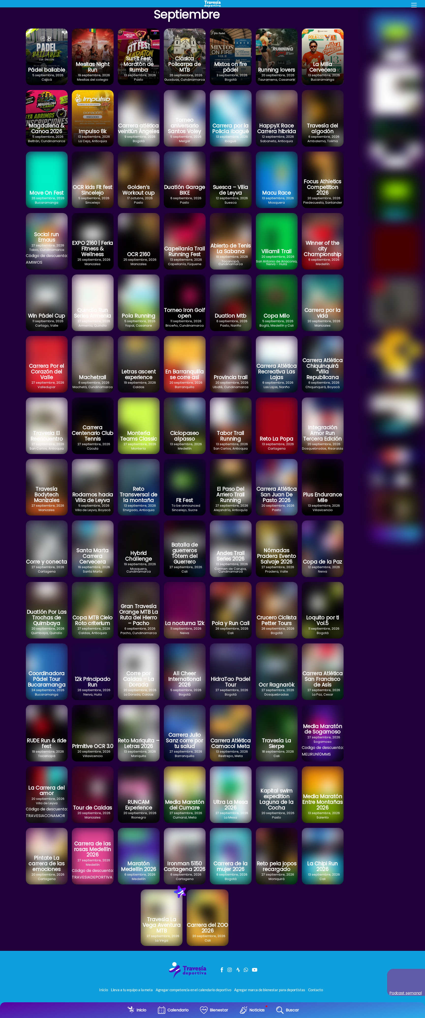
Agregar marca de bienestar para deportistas (269, 990)
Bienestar (219, 1010)
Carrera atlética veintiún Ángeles (138, 128)
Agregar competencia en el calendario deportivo (193, 990)
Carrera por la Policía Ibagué (230, 128)
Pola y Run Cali (230, 623)
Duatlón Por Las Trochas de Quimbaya (47, 617)
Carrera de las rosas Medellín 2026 (92, 849)
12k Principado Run (92, 681)
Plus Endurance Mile (322, 497)
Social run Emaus (46, 237)
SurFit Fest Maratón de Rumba (138, 64)
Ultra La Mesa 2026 (230, 804)
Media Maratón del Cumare (184, 804)
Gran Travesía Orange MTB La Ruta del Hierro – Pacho (138, 615)
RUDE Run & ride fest (46, 743)
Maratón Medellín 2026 (138, 866)
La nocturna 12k (184, 623)
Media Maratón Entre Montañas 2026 (322, 802)
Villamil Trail (276, 251)
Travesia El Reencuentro (46, 435)
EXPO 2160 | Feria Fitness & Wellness (92, 248)
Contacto (315, 990)
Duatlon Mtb (230, 315)
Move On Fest (47, 192)
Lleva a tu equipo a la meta (132, 990)
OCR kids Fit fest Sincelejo (92, 189)
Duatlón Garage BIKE (184, 189)
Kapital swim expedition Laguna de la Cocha (276, 799)
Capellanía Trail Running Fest (184, 251)
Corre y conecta (46, 561)
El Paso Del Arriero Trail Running (230, 494)
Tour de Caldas (92, 807)
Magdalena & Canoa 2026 (46, 128)
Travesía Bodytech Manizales (46, 494)
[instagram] (230, 968)
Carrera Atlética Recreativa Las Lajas (277, 371)
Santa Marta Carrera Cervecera (92, 556)
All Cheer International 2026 (184, 679)
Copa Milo (276, 315)
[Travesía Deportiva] (189, 978)
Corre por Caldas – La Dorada (138, 679)
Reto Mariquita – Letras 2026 (138, 743)
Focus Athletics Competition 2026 (322, 187)
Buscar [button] (292, 1010)
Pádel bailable (46, 69)
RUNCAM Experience (138, 804)
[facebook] (221, 968)
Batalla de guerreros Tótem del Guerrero (184, 553)
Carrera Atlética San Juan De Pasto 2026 (277, 494)
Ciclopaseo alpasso (184, 435)
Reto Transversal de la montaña (138, 494)
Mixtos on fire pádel (230, 67)
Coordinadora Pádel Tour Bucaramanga (46, 679)
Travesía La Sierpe (276, 743)
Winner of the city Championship (322, 248)
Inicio (141, 1010)
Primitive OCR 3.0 (92, 746)
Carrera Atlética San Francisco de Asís (323, 679)
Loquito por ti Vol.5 (322, 620)
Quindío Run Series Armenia (92, 312)
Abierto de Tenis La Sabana (231, 248)
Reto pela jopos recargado (277, 866)
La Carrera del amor (46, 790)
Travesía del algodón (322, 128)
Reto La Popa (276, 438)
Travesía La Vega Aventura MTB (162, 925)
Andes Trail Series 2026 (230, 555)
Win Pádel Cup (46, 315)
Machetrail (92, 377)
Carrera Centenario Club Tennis (92, 433)
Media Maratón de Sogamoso (322, 729)
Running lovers (276, 69)
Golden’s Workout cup (138, 189)
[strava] (238, 968)
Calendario (178, 1010)
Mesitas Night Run (93, 67)
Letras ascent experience (138, 374)
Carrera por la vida (322, 312)
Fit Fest (184, 500)
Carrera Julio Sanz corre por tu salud (184, 740)
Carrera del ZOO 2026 (207, 927)
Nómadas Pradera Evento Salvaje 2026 (276, 556)
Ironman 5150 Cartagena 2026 (184, 866)
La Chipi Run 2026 (322, 866)
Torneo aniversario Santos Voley (184, 125)
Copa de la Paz (322, 561)
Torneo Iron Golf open (184, 312)
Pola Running (138, 315)
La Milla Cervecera (322, 67)
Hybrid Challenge (138, 555)
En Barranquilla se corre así (184, 374)
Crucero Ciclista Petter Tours (276, 620)
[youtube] (254, 968)
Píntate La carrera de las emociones (46, 863)
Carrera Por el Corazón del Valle (46, 371)
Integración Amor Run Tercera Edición (322, 433)
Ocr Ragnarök (276, 684)
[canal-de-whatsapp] (246, 968)
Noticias (257, 1010)
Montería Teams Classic (138, 435)
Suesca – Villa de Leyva (230, 189)
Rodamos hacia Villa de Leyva (92, 497)
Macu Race (276, 192)
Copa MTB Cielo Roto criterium (93, 620)
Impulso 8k (92, 131)
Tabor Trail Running (230, 435)
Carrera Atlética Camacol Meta (231, 743)
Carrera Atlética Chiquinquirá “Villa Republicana (323, 369)
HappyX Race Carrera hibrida (276, 128)
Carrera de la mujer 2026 (230, 866)
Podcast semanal (405, 993)
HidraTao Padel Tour (230, 681)
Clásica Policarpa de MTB (184, 64)
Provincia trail (231, 377)
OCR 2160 (138, 254)
